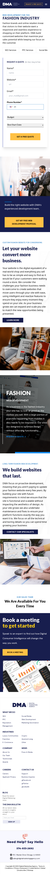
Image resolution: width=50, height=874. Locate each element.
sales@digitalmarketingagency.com (26, 858)
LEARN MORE (13, 320)
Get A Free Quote (25, 136)
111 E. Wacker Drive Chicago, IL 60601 (26, 855)
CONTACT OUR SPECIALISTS (20, 532)
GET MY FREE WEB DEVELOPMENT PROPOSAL (24, 222)
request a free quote (34, 4)
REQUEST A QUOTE (15, 436)
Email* (10, 91)
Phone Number (14, 102)
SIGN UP (11, 822)
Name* (10, 68)
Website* (11, 79)
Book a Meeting (15, 652)
